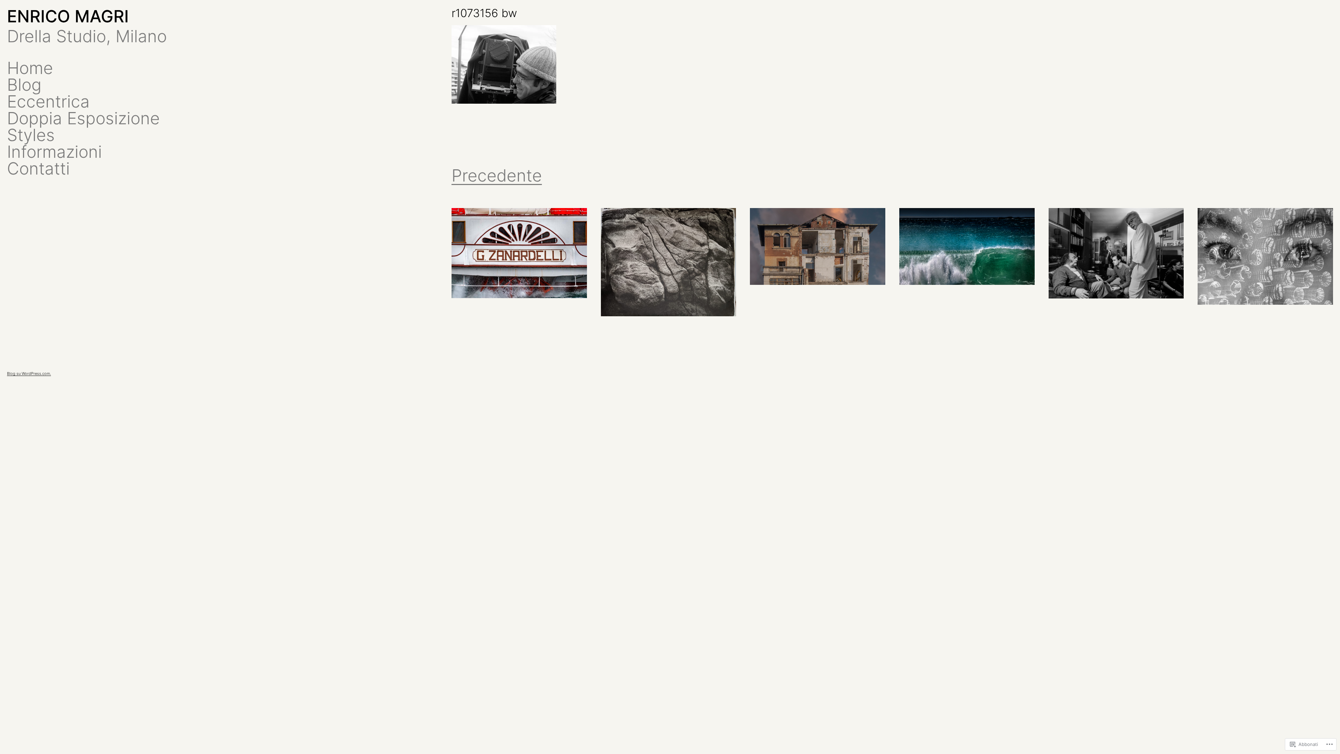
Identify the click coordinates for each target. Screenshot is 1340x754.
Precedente (497, 175)
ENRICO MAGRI (68, 16)
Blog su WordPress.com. (29, 373)
